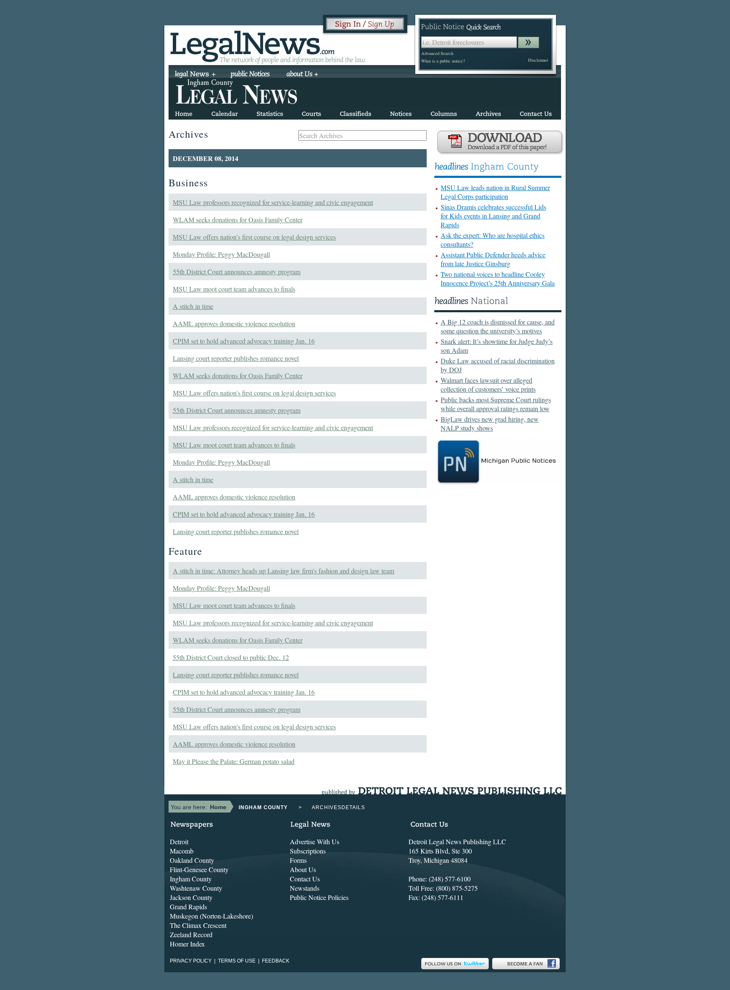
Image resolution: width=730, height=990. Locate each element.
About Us (303, 869)
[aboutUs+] (302, 74)
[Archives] (488, 112)
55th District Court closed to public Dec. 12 (231, 657)
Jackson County (191, 897)
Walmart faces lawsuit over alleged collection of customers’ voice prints (488, 384)
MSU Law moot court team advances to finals (234, 288)
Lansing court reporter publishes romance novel (236, 358)
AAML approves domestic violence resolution (234, 323)
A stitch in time (193, 306)
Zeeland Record (191, 934)
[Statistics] (269, 112)
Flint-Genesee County (199, 869)
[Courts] (311, 112)
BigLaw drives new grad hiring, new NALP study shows (490, 423)
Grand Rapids (188, 906)
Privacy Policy (191, 961)
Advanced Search (437, 53)
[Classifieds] (355, 112)
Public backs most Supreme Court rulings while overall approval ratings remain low (496, 404)
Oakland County (192, 860)
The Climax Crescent (198, 925)
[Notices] (401, 112)
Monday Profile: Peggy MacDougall (221, 254)
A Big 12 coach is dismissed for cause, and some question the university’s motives (498, 326)
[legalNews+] (195, 74)
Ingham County (191, 878)
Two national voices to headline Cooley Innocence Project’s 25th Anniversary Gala (498, 278)
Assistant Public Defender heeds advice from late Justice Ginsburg (493, 259)
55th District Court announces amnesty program (236, 271)
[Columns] (443, 112)
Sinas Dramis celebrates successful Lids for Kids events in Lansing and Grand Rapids (493, 215)
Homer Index (187, 943)
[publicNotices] (250, 74)
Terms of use (237, 961)
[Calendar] (224, 112)
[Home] (184, 112)
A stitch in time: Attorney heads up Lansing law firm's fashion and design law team (283, 570)
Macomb (181, 850)
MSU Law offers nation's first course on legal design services (254, 236)
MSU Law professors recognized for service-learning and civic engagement (273, 202)
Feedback (275, 961)
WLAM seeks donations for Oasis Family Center (237, 219)
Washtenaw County (196, 888)
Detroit (179, 841)
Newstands (304, 888)
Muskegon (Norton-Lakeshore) (211, 915)
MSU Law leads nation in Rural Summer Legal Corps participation (495, 192)
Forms (298, 860)
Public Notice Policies (319, 897)
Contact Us (305, 878)
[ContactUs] (536, 112)
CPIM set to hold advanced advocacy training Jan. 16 (244, 340)
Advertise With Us (314, 841)
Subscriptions (308, 850)
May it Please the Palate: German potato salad (233, 761)
